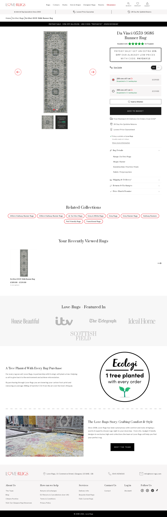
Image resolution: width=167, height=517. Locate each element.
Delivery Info (84, 491)
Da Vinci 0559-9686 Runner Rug (39, 18)
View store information (121, 143)
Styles (64, 5)
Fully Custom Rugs (86, 499)
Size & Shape (75, 5)
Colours (56, 5)
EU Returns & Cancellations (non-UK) (54, 495)
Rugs (48, 5)
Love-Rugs (89, 514)
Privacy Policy (45, 503)
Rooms (101, 5)
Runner (122, 162)
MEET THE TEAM (122, 447)
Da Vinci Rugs (18, 18)
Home (8, 18)
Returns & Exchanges (48, 491)
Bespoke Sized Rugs (87, 495)
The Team (10, 491)
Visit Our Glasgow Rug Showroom (19, 503)
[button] (128, 3)
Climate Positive (12, 499)
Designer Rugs (89, 5)
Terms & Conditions (48, 499)
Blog (7, 495)
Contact (107, 491)
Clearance (111, 5)
